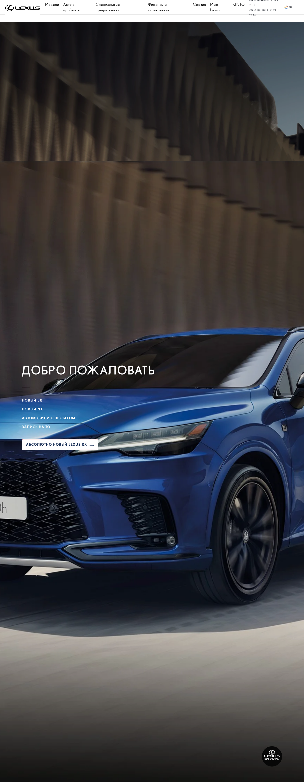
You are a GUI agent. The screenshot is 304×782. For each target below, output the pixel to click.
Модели (52, 4)
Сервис (199, 4)
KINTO (239, 4)
